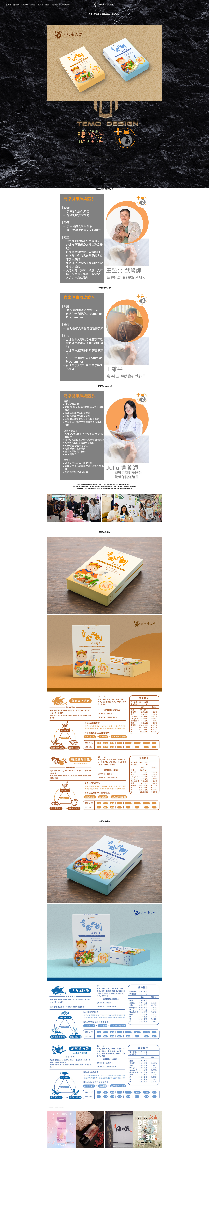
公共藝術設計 (56, 5)
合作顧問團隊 (24, 5)
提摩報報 (9, 5)
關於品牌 (16, 5)
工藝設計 (47, 5)
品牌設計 (33, 5)
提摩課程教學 (66, 5)
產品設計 (40, 5)
